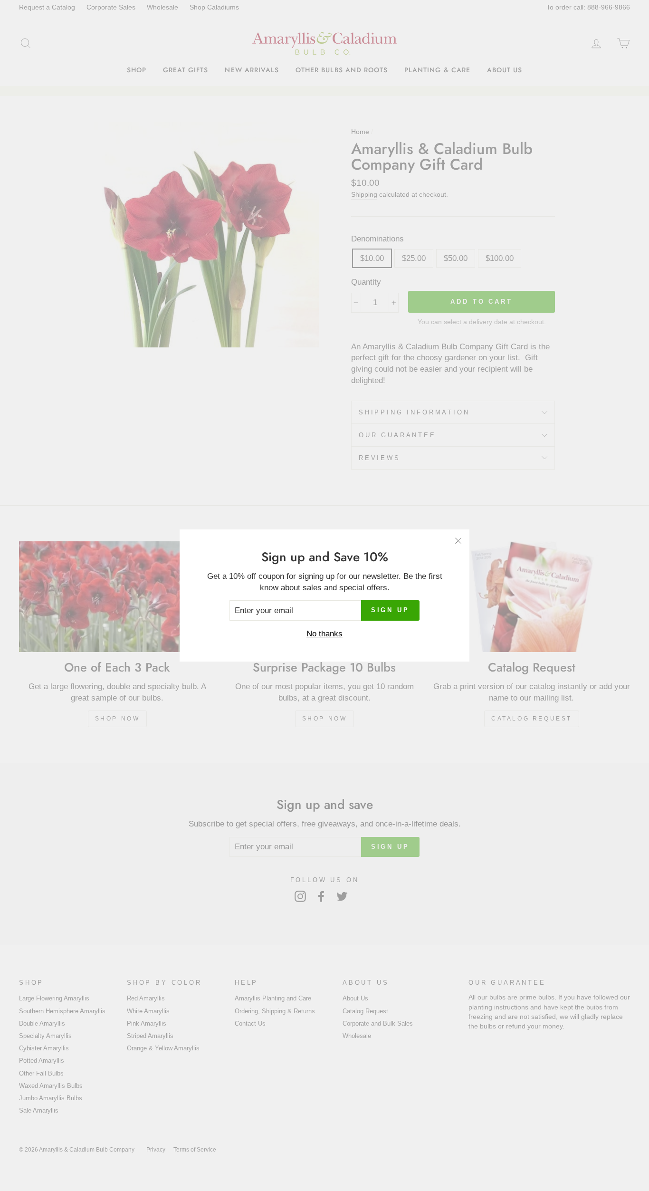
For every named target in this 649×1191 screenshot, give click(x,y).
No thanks (324, 633)
